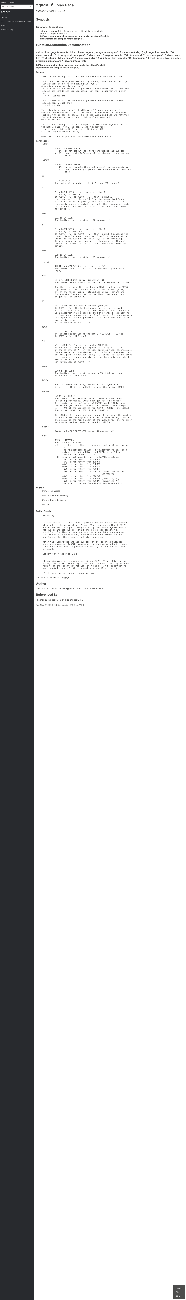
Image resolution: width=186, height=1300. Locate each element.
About (179, 1296)
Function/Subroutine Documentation (16, 21)
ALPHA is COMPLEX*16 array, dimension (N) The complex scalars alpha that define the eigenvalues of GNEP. (84, 268)
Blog (178, 1292)
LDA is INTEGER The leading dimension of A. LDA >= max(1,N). (77, 219)
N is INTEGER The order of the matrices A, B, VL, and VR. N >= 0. (81, 182)
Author (3, 25)
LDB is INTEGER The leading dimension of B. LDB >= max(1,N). (77, 256)
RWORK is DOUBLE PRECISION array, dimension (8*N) (79, 431)
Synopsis (4, 17)
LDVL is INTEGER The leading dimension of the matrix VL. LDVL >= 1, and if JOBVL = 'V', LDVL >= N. (82, 333)
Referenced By (7, 29)
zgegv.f (5, 12)
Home (179, 1288)
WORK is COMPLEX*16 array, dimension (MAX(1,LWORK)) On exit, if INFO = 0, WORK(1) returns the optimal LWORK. (84, 385)
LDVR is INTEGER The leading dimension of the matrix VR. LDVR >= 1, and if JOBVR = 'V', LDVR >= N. (82, 373)
